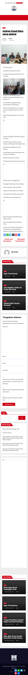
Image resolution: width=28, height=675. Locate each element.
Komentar (5, 326)
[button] (25, 17)
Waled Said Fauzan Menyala (12, 304)
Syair (5, 271)
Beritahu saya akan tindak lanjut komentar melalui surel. (13, 390)
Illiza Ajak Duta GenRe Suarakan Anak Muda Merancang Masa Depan (14, 638)
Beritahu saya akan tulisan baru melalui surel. (13, 399)
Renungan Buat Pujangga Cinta (11, 429)
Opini (5, 585)
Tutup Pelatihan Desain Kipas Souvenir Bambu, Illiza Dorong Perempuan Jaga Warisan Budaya (13, 438)
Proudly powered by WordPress (9, 666)
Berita (5, 617)
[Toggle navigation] (14, 17)
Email (4, 363)
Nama (4, 356)
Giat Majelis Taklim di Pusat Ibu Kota (12, 288)
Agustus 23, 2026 (9, 608)
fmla (11, 38)
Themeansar (13, 668)
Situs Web (5, 370)
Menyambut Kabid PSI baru (20, 240)
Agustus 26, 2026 (9, 591)
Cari (3, 413)
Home (11, 671)
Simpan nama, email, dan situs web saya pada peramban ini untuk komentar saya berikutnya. (13, 381)
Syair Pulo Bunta (11, 274)
